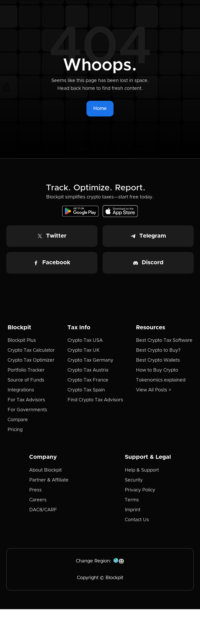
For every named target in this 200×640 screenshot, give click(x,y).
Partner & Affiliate (48, 480)
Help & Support (142, 470)
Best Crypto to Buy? (158, 350)
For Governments (27, 410)
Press (35, 490)
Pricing (15, 429)
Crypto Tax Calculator (31, 350)
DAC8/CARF (43, 510)
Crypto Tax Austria (87, 370)
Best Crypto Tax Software (164, 340)
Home (100, 108)
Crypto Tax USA (85, 340)
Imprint (132, 510)
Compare (18, 420)
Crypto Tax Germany (90, 360)
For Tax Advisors (26, 400)
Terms (132, 500)
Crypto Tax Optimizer (31, 360)
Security (134, 480)
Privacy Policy (140, 490)
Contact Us (137, 520)
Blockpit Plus (22, 340)
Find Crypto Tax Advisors (95, 400)
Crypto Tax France (87, 380)
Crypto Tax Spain (86, 390)
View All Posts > (153, 390)
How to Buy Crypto (157, 370)
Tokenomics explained (160, 380)
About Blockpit (45, 470)
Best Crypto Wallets (158, 360)
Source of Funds (26, 380)
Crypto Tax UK (83, 350)
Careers (38, 500)
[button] (119, 561)
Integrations (21, 390)
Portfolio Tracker (26, 370)
